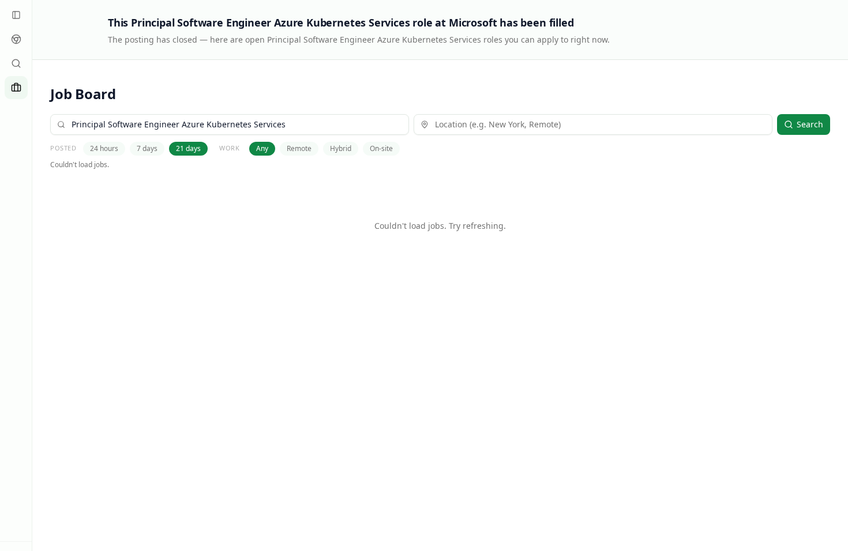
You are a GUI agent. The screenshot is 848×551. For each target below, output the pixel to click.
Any (262, 148)
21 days (188, 148)
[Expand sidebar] (16, 15)
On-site (381, 148)
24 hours (104, 148)
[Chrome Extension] (16, 39)
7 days (147, 148)
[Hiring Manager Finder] (16, 63)
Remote (299, 148)
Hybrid (340, 148)
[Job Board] (16, 87)
